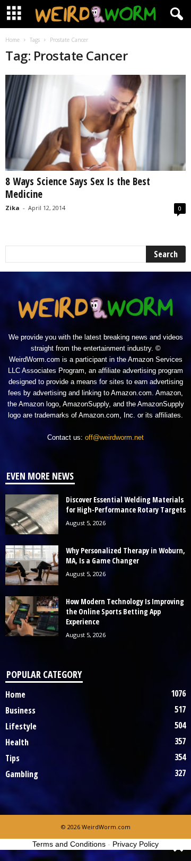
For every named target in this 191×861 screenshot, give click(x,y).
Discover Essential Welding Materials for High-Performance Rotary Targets (126, 504)
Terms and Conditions (69, 844)
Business (20, 710)
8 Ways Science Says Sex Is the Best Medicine (77, 188)
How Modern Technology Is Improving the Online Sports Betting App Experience (125, 611)
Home (12, 40)
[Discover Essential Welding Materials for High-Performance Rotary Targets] (31, 514)
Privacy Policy (135, 844)
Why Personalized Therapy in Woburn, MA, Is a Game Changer (125, 555)
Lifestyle (21, 726)
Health (17, 742)
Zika (12, 208)
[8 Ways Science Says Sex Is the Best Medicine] (95, 123)
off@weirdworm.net (114, 437)
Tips (12, 758)
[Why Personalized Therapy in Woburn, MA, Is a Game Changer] (31, 565)
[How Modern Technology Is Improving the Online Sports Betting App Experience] (31, 616)
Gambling (21, 774)
